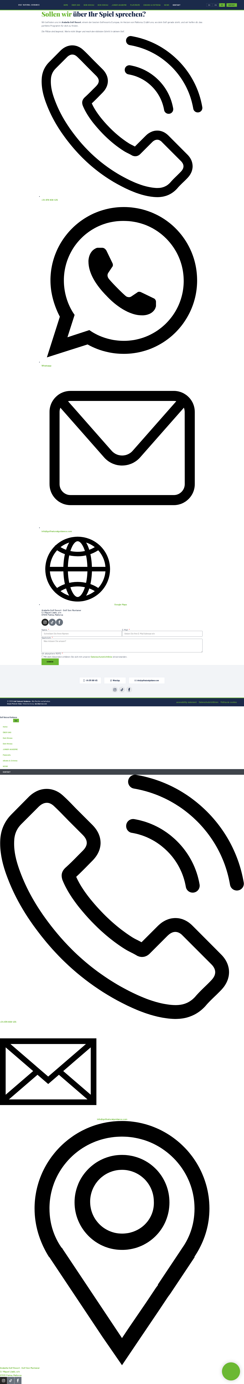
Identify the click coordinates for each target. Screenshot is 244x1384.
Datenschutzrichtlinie (101, 656)
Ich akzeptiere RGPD (51, 653)
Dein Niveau (89, 5)
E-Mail (125, 630)
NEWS (166, 5)
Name (45, 630)
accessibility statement (186, 702)
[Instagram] (45, 622)
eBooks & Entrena (152, 5)
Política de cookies (229, 702)
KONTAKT (176, 5)
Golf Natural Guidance (29, 5)
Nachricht (46, 638)
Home (66, 5)
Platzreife (135, 5)
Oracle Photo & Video (14, 704)
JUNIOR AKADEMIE (119, 5)
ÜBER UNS (76, 5)
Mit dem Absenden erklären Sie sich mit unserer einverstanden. (85, 656)
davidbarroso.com (41, 704)
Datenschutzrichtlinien (208, 702)
